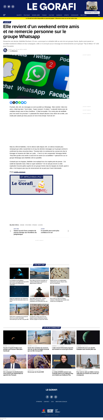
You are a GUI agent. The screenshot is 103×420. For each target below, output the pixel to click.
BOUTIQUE (83, 15)
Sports (66, 15)
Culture (51, 15)
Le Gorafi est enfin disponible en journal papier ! (51, 18)
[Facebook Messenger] (22, 102)
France (44, 15)
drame (22, 225)
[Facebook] (11, 102)
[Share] (2, 418)
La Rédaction (14, 51)
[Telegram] (25, 102)
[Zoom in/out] (5, 418)
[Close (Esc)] (0, 418)
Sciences (59, 15)
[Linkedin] (16, 102)
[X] (13, 102)
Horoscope (74, 15)
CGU (52, 401)
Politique (27, 15)
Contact (46, 401)
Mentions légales (61, 401)
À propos (39, 401)
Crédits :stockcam (19, 172)
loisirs (40, 225)
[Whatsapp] (19, 102)
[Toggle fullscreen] (4, 418)
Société (19, 15)
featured (28, 225)
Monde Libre (36, 15)
